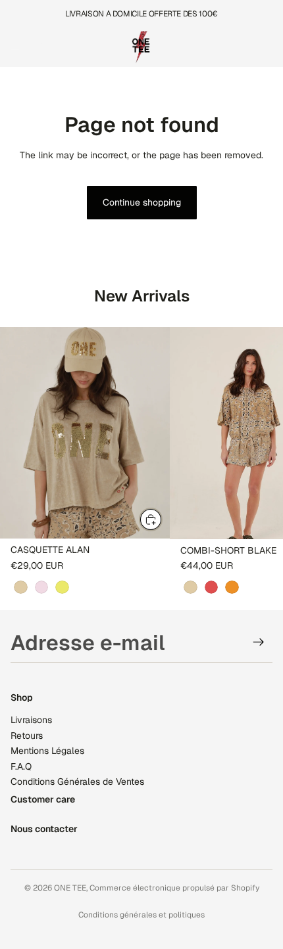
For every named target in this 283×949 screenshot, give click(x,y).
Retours (27, 735)
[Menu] (15, 47)
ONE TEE (70, 888)
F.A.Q (21, 766)
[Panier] (267, 47)
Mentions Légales (47, 751)
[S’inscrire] (258, 642)
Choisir (162, 519)
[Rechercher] (43, 47)
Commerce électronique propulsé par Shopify (174, 888)
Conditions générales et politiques (141, 915)
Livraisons (31, 720)
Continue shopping (142, 202)
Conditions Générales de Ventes (77, 781)
